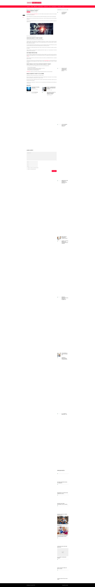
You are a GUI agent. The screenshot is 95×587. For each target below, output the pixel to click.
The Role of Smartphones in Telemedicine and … (65, 358)
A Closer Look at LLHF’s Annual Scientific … (64, 13)
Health (32, 6)
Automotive (59, 6)
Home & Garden (54, 6)
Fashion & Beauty (40, 6)
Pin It (23, 17)
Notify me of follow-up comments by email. (33, 167)
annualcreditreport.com (47, 60)
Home (29, 6)
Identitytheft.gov (29, 71)
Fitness (36, 6)
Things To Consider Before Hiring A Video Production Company (51, 88)
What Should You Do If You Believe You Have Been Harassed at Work (51, 93)
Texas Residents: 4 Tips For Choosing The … (64, 354)
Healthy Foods (46, 6)
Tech (49, 6)
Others (63, 6)
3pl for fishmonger (35, 92)
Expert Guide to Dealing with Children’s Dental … (65, 237)
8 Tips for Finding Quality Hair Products (64, 125)
